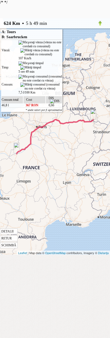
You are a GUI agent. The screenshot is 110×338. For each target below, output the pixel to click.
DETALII (7, 231)
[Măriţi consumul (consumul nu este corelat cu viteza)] (41, 87)
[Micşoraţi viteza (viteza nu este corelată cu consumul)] (40, 44)
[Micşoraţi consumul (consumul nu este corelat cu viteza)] (40, 79)
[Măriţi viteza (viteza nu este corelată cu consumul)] (41, 52)
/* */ (31, 123)
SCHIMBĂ (8, 245)
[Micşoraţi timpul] (31, 63)
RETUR (6, 238)
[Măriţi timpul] (30, 67)
